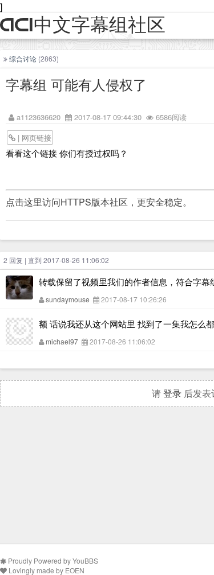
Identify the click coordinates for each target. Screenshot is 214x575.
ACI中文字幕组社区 (82, 25)
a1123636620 (38, 117)
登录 (172, 393)
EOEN (74, 570)
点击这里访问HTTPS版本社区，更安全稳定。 (99, 201)
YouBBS (85, 560)
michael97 (62, 341)
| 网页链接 (33, 137)
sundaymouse (68, 299)
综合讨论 (23, 58)
